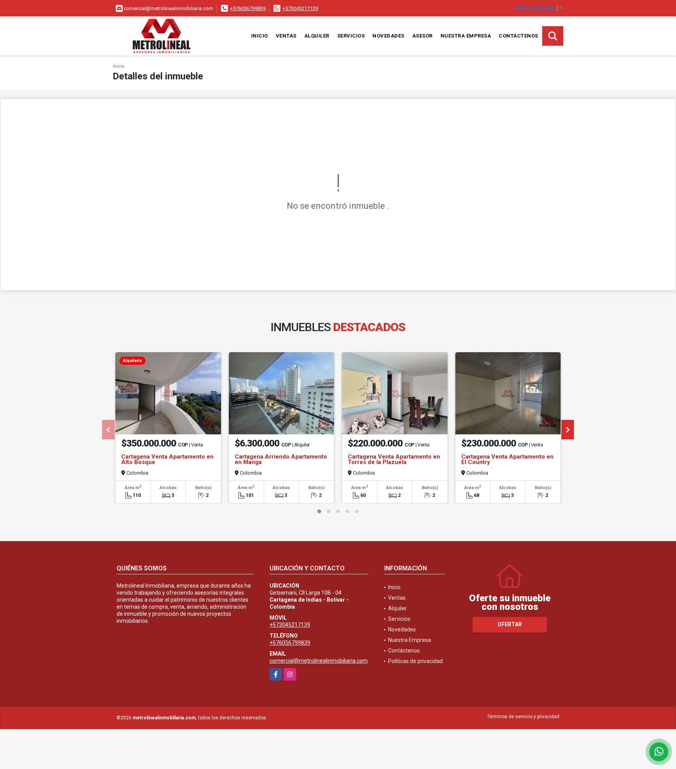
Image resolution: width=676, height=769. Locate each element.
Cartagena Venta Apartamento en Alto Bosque (167, 459)
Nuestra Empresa (465, 36)
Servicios (351, 36)
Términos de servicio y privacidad (523, 716)
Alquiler (316, 36)
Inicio (259, 36)
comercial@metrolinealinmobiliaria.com (319, 661)
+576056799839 (248, 8)
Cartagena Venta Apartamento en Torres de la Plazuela (394, 459)
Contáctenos (518, 36)
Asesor (422, 36)
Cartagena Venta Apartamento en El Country (507, 459)
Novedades (388, 36)
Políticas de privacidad (415, 661)
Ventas (286, 36)
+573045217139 (300, 8)
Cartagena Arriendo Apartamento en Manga (281, 459)
